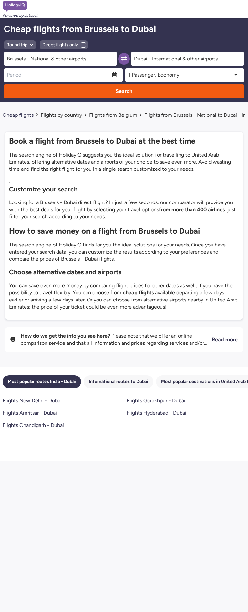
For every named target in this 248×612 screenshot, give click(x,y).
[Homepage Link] (20, 6)
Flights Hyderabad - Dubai (156, 413)
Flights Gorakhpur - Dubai (156, 401)
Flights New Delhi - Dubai (32, 401)
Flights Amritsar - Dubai (30, 413)
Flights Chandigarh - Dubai (33, 425)
